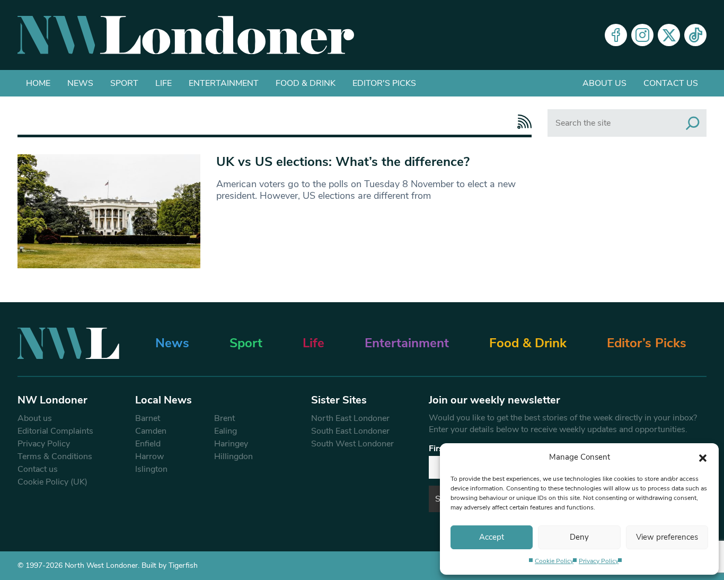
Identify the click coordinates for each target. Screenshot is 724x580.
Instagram (642, 35)
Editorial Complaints (55, 431)
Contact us (670, 83)
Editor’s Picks (646, 343)
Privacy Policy (599, 561)
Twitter (669, 35)
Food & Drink (305, 83)
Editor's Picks (384, 83)
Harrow (149, 456)
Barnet (147, 418)
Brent (224, 418)
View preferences (667, 537)
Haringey (231, 444)
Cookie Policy (554, 561)
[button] (702, 457)
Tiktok (695, 35)
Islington (151, 469)
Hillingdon (233, 456)
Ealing (225, 431)
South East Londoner (350, 431)
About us (604, 83)
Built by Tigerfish (170, 565)
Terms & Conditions (54, 456)
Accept (491, 537)
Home (38, 83)
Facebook (616, 35)
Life (163, 83)
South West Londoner (352, 444)
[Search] (693, 123)
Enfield (148, 444)
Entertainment (224, 83)
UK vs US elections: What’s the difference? (343, 161)
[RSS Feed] (522, 121)
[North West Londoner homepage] (185, 35)
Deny (579, 537)
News (80, 83)
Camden (150, 431)
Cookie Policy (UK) (52, 482)
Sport (124, 83)
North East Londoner (350, 418)
